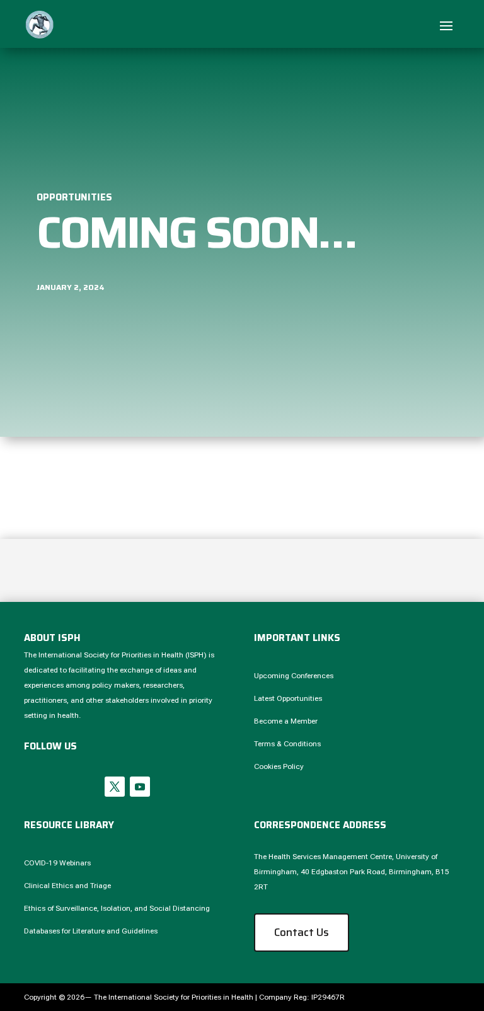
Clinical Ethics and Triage (67, 885)
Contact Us (301, 932)
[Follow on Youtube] (140, 787)
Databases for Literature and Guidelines (91, 931)
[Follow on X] (115, 787)
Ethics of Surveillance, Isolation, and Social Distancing (117, 908)
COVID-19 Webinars (57, 862)
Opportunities (74, 197)
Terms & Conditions (287, 743)
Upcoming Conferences (293, 675)
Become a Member (286, 721)
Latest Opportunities (288, 698)
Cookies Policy (279, 766)
